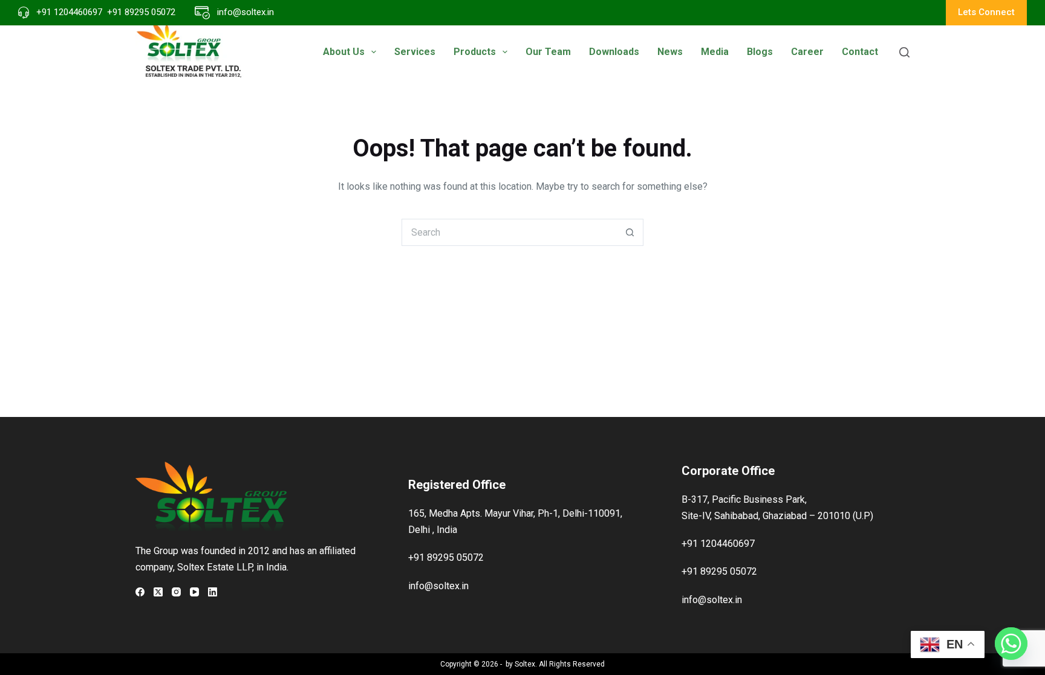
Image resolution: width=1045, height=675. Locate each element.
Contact (860, 51)
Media (715, 51)
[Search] (904, 52)
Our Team (548, 51)
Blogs (760, 51)
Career (807, 51)
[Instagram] (176, 591)
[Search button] (629, 232)
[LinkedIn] (212, 591)
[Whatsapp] (1011, 643)
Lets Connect (986, 12)
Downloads (614, 51)
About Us (344, 51)
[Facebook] (140, 591)
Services (414, 51)
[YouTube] (194, 591)
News (670, 51)
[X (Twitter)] (158, 591)
